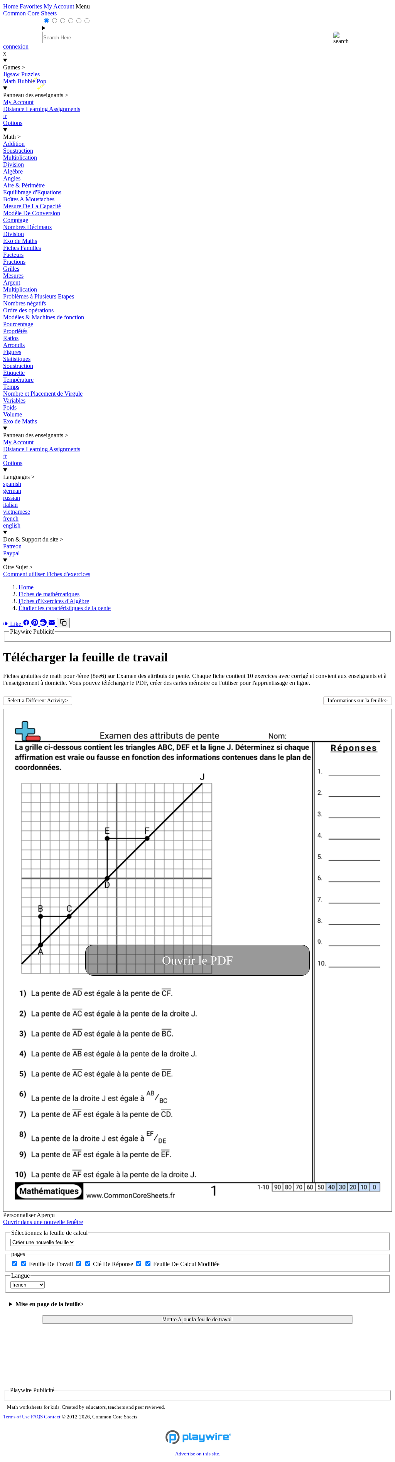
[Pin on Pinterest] (35, 624)
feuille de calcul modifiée (186, 1264)
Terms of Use (16, 1417)
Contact (52, 1417)
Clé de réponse (114, 1264)
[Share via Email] (52, 624)
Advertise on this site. (197, 1454)
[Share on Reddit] (44, 624)
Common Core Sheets (30, 13)
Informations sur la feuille (357, 700)
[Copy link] (63, 623)
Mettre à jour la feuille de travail (197, 1319)
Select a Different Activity (37, 700)
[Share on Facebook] (27, 624)
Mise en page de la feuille (49, 1304)
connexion (16, 46)
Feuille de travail (51, 1264)
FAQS (37, 1417)
